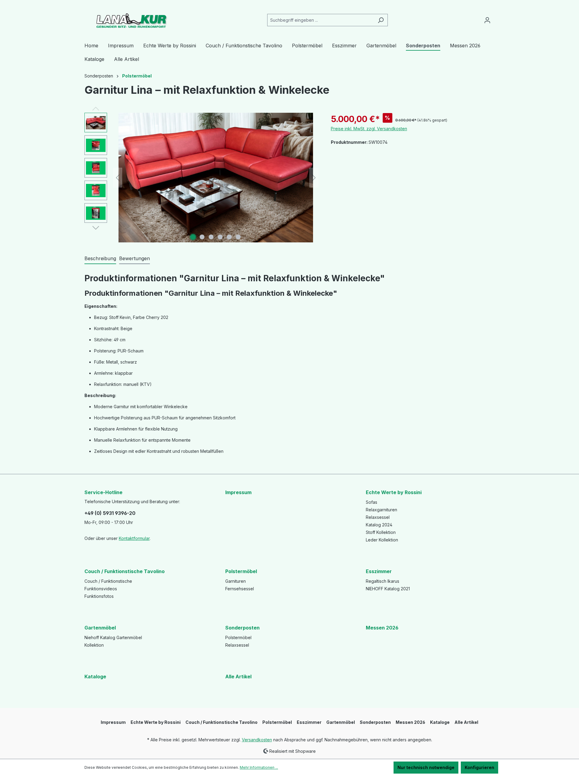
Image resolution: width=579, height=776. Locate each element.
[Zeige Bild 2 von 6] (202, 237)
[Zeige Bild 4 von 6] (220, 237)
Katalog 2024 (379, 524)
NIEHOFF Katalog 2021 (388, 588)
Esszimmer (379, 571)
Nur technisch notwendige (425, 767)
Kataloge (95, 676)
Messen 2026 (382, 628)
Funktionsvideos (100, 588)
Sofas (371, 502)
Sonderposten (242, 628)
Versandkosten (257, 739)
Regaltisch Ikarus (382, 581)
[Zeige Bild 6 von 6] (238, 237)
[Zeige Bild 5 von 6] (229, 237)
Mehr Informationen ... (259, 767)
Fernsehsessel (239, 588)
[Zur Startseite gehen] (129, 18)
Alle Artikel (238, 676)
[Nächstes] (313, 178)
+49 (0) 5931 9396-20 (109, 513)
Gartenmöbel (100, 628)
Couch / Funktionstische (108, 581)
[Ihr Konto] (487, 20)
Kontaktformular (134, 538)
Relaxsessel (378, 517)
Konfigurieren (479, 767)
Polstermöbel (241, 571)
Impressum (238, 492)
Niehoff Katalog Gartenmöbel (113, 637)
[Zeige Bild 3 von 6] (211, 237)
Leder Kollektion (382, 539)
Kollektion (94, 645)
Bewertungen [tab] (134, 258)
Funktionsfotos (99, 596)
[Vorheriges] (117, 178)
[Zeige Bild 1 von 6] (193, 237)
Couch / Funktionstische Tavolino (124, 571)
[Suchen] (381, 20)
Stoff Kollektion (381, 532)
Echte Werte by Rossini (394, 492)
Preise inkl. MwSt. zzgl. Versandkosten (369, 128)
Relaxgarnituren (381, 509)
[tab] (100, 258)
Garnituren (235, 581)
